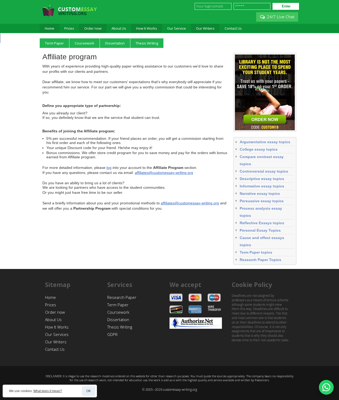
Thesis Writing (119, 327)
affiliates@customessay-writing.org (164, 172)
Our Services (57, 334)
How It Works (57, 327)
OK (88, 391)
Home (50, 297)
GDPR (112, 334)
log (108, 167)
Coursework (118, 312)
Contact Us (55, 349)
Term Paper (117, 304)
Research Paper (121, 297)
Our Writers (55, 341)
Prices (50, 304)
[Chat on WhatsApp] (326, 387)
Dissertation (118, 319)
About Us (53, 319)
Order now (55, 312)
